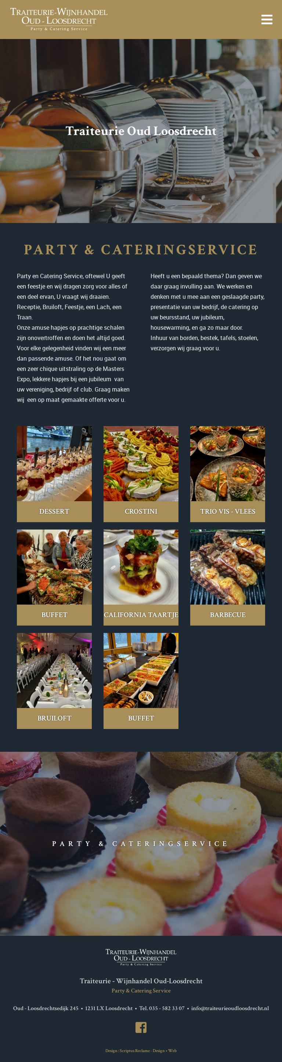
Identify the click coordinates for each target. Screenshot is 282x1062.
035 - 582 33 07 (167, 1008)
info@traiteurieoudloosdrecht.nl (230, 1008)
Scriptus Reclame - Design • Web (148, 1051)
